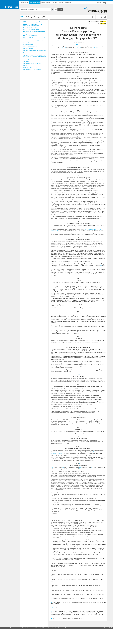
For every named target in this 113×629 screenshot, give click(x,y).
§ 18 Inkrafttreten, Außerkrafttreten (32, 69)
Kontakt (24, 628)
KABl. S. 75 (63, 47)
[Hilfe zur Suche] (53, 9)
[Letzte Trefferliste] (55, 9)
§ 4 (101, 265)
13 (52, 611)
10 (52, 598)
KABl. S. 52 (95, 47)
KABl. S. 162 (81, 46)
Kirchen (5, 628)
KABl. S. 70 (78, 47)
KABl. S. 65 (97, 46)
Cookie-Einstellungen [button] (67, 628)
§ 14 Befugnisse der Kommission (31, 59)
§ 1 (53, 467)
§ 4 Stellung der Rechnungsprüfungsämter (34, 31)
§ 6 (91, 467)
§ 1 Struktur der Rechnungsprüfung (32, 22)
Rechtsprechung (45, 2)
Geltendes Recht (24, 2)
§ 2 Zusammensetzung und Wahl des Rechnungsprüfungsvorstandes (32, 24)
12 (52, 607)
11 (52, 602)
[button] (104, 2)
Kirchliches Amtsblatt (57, 2)
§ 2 (63, 467)
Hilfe (59, 628)
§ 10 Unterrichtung (28, 48)
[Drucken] (105, 17)
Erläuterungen (68, 2)
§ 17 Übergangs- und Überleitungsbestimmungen (30, 66)
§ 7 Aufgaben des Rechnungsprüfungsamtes (34, 40)
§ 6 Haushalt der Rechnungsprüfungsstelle (34, 37)
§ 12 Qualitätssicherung (29, 53)
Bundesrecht (13, 628)
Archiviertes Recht (35, 2)
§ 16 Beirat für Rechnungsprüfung (32, 63)
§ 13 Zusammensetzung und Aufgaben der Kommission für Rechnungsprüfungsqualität (34, 55)
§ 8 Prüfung (26, 42)
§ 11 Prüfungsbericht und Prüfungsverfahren (35, 50)
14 (52, 618)
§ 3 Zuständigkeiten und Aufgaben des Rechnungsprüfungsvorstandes (33, 28)
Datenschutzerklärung (40, 628)
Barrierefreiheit (52, 628)
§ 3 (80, 467)
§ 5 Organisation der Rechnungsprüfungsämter (30, 34)
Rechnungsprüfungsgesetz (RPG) (32, 17)
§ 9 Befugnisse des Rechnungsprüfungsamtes (30, 45)
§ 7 (75, 138)
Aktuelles (99, 2)
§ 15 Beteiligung (27, 61)
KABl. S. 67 (78, 44)
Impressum (30, 628)
